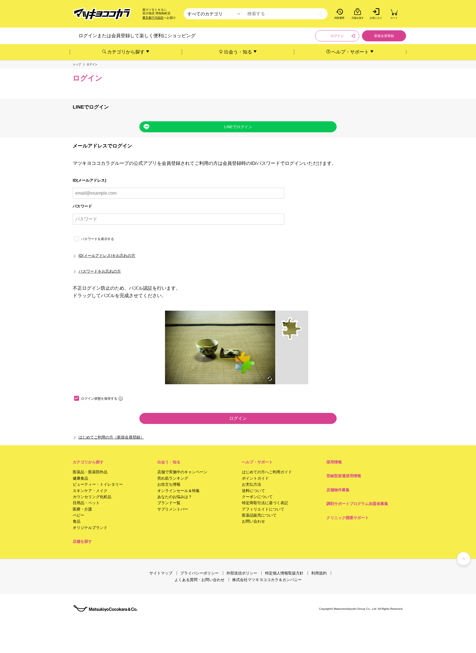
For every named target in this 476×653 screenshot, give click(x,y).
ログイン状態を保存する (99, 399)
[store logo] (102, 13)
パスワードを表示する (97, 239)
